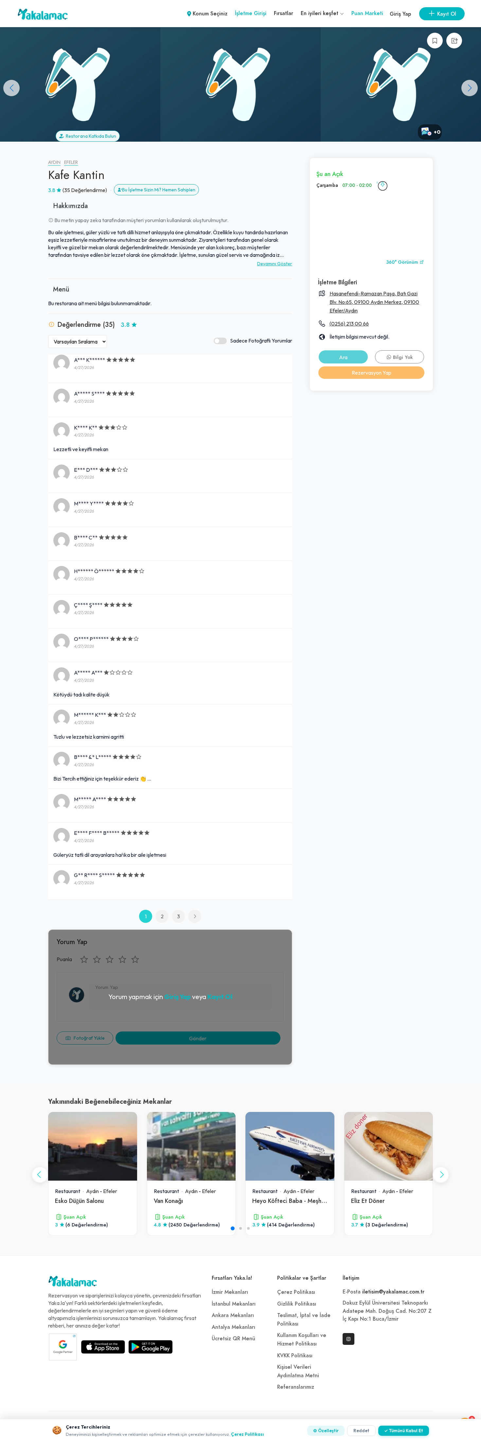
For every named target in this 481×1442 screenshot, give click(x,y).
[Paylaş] (454, 40)
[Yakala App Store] (103, 1346)
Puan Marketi (367, 13)
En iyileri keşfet (320, 13)
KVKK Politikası (294, 1355)
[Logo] (72, 1282)
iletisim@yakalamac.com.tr (393, 1291)
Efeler (71, 162)
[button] (469, 88)
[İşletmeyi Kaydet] (435, 40)
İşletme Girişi (250, 13)
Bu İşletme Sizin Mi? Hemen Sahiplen (158, 190)
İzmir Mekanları (230, 1292)
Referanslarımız (295, 1387)
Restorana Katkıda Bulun (90, 136)
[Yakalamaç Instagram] (348, 1339)
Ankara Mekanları (233, 1315)
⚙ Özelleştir (326, 1430)
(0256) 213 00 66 (349, 323)
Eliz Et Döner (367, 1201)
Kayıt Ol (219, 997)
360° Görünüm (402, 262)
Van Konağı (168, 1201)
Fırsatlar (283, 13)
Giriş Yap (400, 14)
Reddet (361, 1430)
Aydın (54, 162)
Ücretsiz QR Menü (233, 1338)
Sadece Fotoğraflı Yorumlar (261, 340)
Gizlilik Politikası (296, 1304)
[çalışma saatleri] (382, 185)
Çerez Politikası (296, 1292)
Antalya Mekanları (233, 1327)
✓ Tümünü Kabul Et (403, 1430)
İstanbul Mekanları (234, 1304)
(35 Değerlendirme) (84, 190)
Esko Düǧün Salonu (79, 1201)
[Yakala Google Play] (150, 1346)
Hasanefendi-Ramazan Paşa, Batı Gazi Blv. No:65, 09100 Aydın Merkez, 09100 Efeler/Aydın (374, 301)
